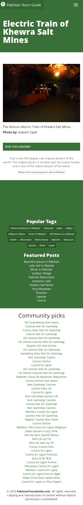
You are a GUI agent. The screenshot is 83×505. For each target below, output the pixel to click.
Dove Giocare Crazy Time (41, 431)
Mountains (26, 239)
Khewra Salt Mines (42, 285)
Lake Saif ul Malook (41, 265)
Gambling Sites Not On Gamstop (42, 353)
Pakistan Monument (41, 277)
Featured (48, 228)
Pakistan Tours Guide (24, 5)
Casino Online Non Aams (41, 380)
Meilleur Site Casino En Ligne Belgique (41, 427)
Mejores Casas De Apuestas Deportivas (41, 377)
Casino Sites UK (41, 388)
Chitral (41, 300)
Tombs (13, 239)
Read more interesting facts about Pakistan (42, 172)
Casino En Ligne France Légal (41, 474)
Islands (32, 245)
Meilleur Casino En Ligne (41, 412)
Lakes (59, 228)
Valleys (69, 228)
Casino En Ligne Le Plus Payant (41, 481)
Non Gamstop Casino (41, 357)
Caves (51, 245)
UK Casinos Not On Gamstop (41, 338)
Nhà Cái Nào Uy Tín (41, 443)
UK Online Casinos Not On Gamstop (41, 342)
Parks (42, 245)
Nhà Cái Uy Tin (41, 439)
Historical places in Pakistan (25, 228)
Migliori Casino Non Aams (41, 419)
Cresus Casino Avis (41, 447)
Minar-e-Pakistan (41, 269)
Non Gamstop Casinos (41, 384)
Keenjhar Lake (41, 281)
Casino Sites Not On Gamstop (42, 330)
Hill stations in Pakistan (62, 234)
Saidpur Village (41, 273)
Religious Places (16, 234)
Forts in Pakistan (37, 234)
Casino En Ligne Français (41, 454)
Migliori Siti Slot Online (41, 346)
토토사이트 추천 (41, 458)
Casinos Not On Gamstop (41, 326)
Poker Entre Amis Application (41, 478)
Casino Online (41, 361)
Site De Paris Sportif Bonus (41, 435)
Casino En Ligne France (42, 462)
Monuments (41, 239)
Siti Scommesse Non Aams (42, 322)
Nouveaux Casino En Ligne (42, 466)
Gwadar (41, 296)
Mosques (69, 239)
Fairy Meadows (41, 289)
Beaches (55, 239)
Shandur (41, 293)
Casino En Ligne (41, 365)
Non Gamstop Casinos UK (41, 396)
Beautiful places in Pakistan (41, 261)
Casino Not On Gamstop (41, 334)
